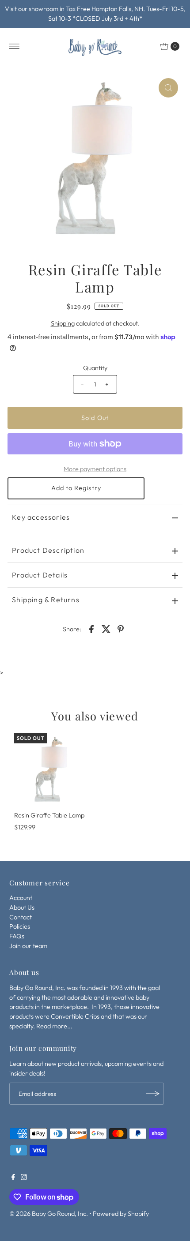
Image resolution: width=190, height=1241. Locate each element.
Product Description (48, 550)
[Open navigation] (14, 46)
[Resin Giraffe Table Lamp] (51, 770)
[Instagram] (24, 1178)
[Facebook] (13, 1178)
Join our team (28, 946)
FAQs (16, 936)
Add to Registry (76, 488)
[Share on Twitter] (106, 628)
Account (20, 898)
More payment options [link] (95, 469)
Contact (20, 917)
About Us (21, 907)
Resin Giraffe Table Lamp (49, 815)
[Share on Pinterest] (120, 628)
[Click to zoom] (168, 87)
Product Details (40, 574)
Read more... (54, 1026)
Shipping (63, 323)
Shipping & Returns (46, 599)
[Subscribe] (153, 1094)
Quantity (95, 368)
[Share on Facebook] (91, 628)
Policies (19, 926)
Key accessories (41, 517)
